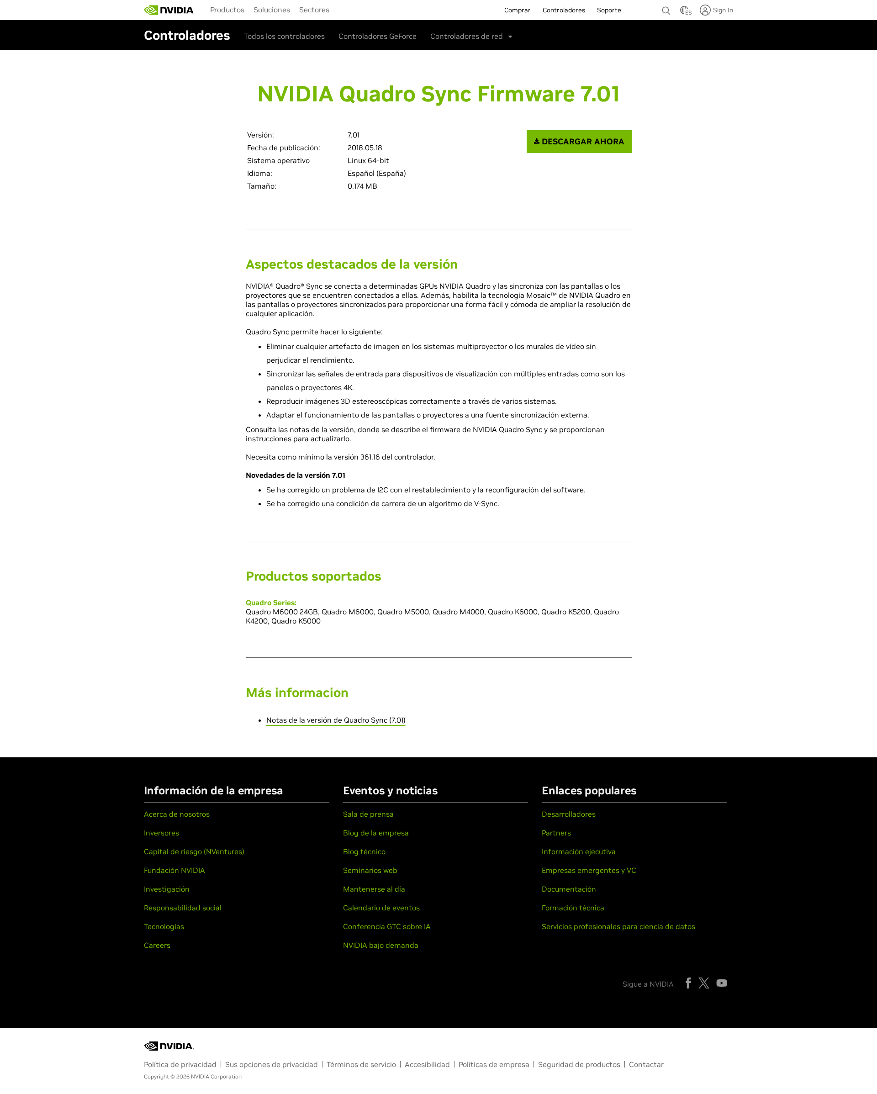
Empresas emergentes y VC (589, 870)
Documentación (569, 888)
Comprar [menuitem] (517, 10)
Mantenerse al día (374, 888)
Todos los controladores (284, 36)
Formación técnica (573, 907)
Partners (556, 832)
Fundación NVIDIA (174, 870)
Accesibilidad (427, 1064)
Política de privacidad (180, 1064)
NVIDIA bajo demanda (380, 945)
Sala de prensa (368, 814)
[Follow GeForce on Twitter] (703, 983)
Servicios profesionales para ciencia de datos (618, 926)
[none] (666, 6)
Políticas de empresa (494, 1064)
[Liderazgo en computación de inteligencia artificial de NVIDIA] (169, 10)
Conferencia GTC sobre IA (387, 926)
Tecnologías (164, 926)
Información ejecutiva (579, 851)
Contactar (646, 1064)
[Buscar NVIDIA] (666, 8)
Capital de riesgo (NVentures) (194, 851)
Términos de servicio (361, 1064)
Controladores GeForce (377, 36)
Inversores (161, 832)
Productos (227, 9)
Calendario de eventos (381, 907)
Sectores (314, 9)
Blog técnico (364, 851)
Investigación (167, 888)
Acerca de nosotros (177, 814)
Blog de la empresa (376, 832)
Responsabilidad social (183, 907)
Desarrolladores (569, 814)
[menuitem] (227, 9)
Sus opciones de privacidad (271, 1064)
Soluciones (272, 9)
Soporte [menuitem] (609, 10)
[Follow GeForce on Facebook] (688, 983)
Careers (157, 945)
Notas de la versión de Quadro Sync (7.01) (336, 719)
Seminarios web (370, 870)
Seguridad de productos (579, 1064)
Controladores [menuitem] (564, 10)
